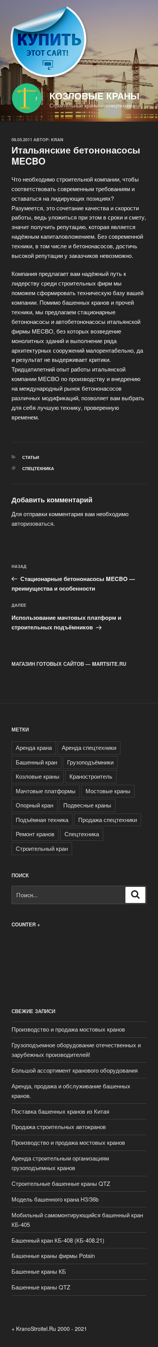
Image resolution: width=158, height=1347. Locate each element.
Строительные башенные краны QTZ (61, 1183)
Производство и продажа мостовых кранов (68, 1029)
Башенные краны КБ (39, 1271)
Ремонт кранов (35, 834)
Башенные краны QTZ (41, 1287)
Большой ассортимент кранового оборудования (75, 1070)
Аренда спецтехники (89, 747)
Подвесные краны (87, 805)
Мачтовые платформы (46, 791)
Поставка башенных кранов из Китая (60, 1111)
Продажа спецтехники (107, 819)
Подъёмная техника (42, 819)
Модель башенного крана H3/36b (55, 1199)
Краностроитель (90, 776)
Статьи (30, 457)
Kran (57, 139)
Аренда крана (34, 747)
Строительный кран (42, 848)
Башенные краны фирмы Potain (53, 1255)
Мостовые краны (108, 791)
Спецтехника (38, 468)
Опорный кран (34, 805)
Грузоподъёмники (90, 762)
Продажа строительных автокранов (59, 1126)
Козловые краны (94, 95)
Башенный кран (36, 762)
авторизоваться (32, 523)
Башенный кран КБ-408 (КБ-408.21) (58, 1240)
